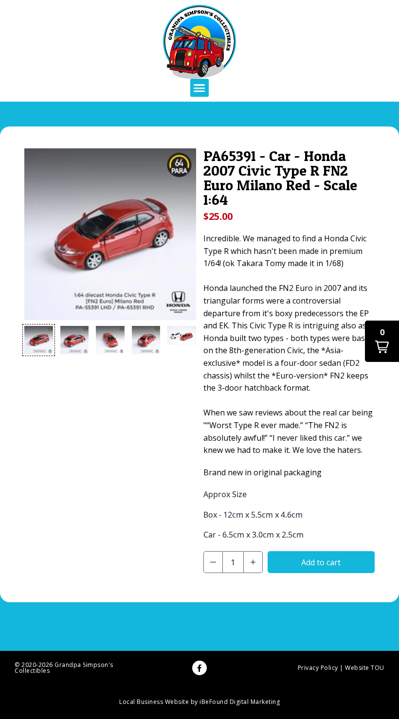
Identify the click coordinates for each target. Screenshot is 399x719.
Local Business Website (154, 702)
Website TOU (364, 668)
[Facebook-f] (199, 668)
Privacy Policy (318, 668)
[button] (199, 88)
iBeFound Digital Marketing (240, 702)
